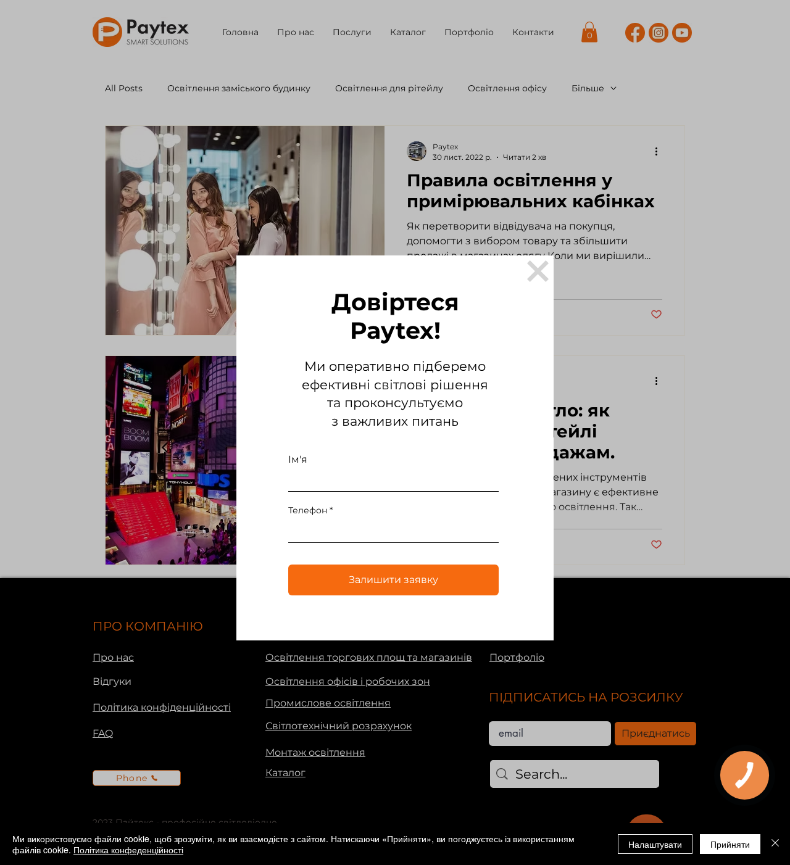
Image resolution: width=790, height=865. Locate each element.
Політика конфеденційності (128, 849)
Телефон (307, 510)
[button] (538, 271)
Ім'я (297, 460)
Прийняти (730, 844)
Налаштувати (655, 844)
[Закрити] (775, 844)
